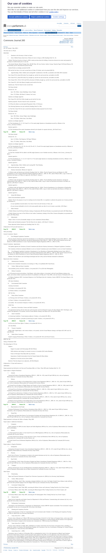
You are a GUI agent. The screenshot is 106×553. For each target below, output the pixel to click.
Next (72, 46)
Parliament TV (61, 32)
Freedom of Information (23, 550)
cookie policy (53, 12)
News (67, 32)
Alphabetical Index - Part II (66, 42)
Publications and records (34, 35)
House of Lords (18, 32)
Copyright (43, 550)
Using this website (36, 550)
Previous (6, 46)
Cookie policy (55, 550)
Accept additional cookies (18, 17)
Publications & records (51, 32)
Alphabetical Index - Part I (66, 41)
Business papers (43, 35)
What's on (25, 32)
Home (5, 30)
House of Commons (8, 32)
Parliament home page (13, 35)
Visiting (54, 30)
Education (59, 30)
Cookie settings (58, 17)
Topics (71, 32)
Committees (41, 32)
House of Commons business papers (55, 35)
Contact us (79, 23)
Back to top (32, 132)
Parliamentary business (14, 30)
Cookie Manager (61, 550)
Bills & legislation (33, 32)
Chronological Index (68, 40)
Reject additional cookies (40, 17)
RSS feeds (72, 23)
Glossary (10, 550)
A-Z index (5, 550)
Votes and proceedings (68, 35)
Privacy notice (49, 550)
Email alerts (66, 23)
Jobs (31, 550)
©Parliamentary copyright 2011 (11, 547)
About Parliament (38, 30)
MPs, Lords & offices (27, 30)
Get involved (47, 30)
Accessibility (59, 23)
